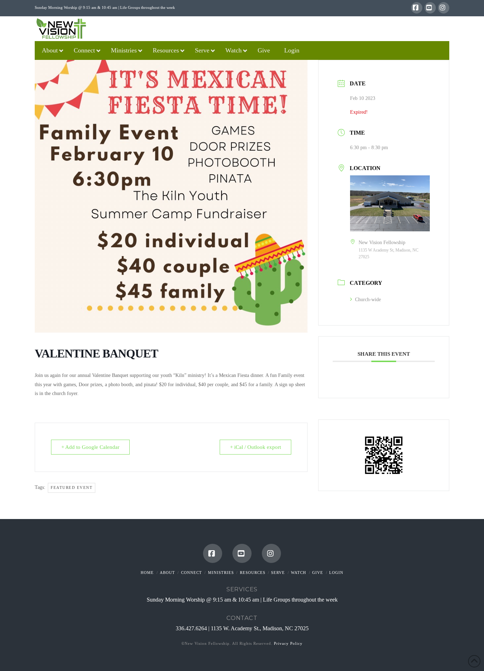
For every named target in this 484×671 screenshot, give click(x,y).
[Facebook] (416, 7)
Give (317, 572)
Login (336, 572)
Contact (241, 617)
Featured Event (71, 487)
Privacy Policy (288, 643)
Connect (191, 572)
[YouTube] (430, 7)
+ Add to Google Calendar (90, 447)
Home (147, 572)
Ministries (221, 572)
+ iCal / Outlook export (255, 447)
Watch (298, 572)
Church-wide (368, 299)
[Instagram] (443, 7)
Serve (278, 572)
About (167, 572)
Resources (252, 572)
